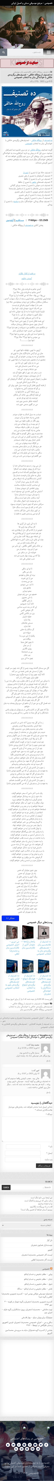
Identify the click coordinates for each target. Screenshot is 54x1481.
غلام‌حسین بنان (25, 72)
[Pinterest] (27, 1449)
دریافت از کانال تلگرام (27, 273)
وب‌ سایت (48, 1159)
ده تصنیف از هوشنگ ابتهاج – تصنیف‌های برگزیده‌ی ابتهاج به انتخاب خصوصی (28, 983)
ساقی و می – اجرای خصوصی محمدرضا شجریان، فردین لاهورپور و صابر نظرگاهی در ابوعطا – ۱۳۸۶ (27, 1324)
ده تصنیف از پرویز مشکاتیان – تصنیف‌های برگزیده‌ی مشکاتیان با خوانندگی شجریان (43, 985)
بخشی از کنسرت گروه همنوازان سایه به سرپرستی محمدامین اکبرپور (28, 1332)
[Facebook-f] (46, 1445)
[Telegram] (24, 1445)
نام (50, 1146)
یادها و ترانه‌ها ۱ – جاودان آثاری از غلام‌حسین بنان (28, 944)
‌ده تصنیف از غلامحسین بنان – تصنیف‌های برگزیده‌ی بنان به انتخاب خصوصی (44, 947)
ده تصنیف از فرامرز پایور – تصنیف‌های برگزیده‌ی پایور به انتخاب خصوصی (12, 981)
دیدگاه (49, 1114)
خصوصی (28, 143)
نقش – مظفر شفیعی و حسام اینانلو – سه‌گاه (34, 1289)
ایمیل (49, 1153)
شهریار (25, 172)
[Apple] (8, 1445)
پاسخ (48, 1060)
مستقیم (20, 220)
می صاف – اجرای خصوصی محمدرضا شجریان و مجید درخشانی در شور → (26, 1019)
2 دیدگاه (33, 81)
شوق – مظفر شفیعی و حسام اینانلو (38, 1284)
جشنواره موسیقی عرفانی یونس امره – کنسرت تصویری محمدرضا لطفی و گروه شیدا (27, 1295)
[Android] (13, 1445)
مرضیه (16, 201)
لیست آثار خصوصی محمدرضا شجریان (37, 1255)
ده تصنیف (46, 72)
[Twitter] (41, 1445)
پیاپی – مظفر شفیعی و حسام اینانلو (38, 1274)
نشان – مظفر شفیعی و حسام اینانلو (38, 1279)
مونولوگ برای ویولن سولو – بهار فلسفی (37, 1317)
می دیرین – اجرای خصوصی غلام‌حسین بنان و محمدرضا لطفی (12, 947)
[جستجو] (3, 52)
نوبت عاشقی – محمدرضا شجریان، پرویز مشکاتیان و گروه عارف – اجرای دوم (27, 1311)
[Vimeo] (33, 1449)
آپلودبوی (10, 220)
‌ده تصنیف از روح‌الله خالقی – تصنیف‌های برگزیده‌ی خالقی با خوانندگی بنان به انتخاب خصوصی (30, 76)
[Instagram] (30, 1445)
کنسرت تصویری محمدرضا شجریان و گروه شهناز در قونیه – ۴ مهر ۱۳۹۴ (28, 1303)
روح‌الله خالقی (37, 72)
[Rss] (16, 1449)
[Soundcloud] (38, 1449)
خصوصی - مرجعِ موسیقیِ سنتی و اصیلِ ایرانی (32, 3)
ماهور (34, 182)
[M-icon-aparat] (22, 1449)
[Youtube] (35, 1445)
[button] (48, 52)
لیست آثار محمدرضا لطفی (41, 1259)
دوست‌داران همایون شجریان (41, 1245)
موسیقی (17, 72)
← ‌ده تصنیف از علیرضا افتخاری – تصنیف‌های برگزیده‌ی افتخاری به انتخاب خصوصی (28, 1025)
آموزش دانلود (27, 278)
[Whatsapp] (19, 1445)
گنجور (50, 1250)
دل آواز (49, 1240)
